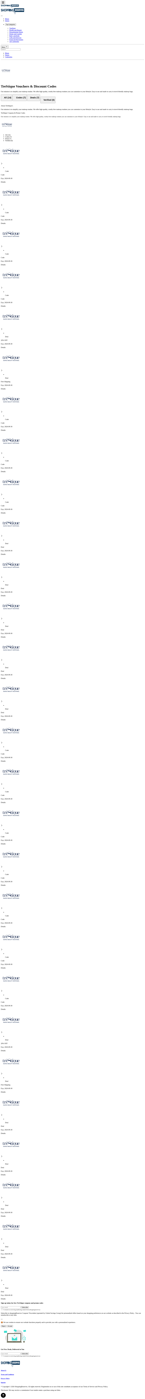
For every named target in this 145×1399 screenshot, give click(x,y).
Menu (4, 47)
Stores (7, 21)
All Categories (14, 41)
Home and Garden (15, 34)
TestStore (12, 28)
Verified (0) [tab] (9, 141)
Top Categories (10, 24)
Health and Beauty (15, 30)
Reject (4, 1326)
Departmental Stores (16, 32)
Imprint (3, 1382)
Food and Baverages (16, 40)
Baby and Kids (14, 36)
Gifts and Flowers (15, 38)
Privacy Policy (5, 1378)
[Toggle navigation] (3, 2)
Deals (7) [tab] (8, 139)
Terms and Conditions (7, 1374)
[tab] (6, 97)
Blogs (7, 19)
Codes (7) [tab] (8, 137)
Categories (8, 57)
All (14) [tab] (7, 135)
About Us (3, 1370)
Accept (10, 1326)
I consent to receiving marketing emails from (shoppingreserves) (21, 1309)
